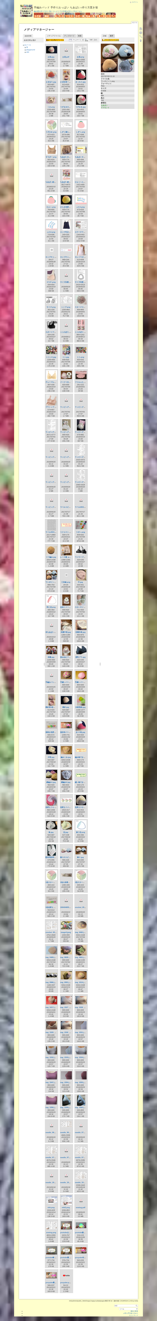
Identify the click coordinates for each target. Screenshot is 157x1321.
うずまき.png (51, 132)
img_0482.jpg (80, 932)
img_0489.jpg (51, 957)
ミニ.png (80, 357)
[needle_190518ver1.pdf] (52, 1175)
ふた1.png (80, 207)
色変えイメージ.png (68, 807)
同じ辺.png (51, 607)
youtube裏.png (66, 1257)
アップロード (69, 36)
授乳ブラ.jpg (80, 657)
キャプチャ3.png (67, 257)
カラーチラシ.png (82, 232)
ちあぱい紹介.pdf (52, 182)
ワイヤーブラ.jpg (81, 557)
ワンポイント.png (53, 582)
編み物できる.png (82, 757)
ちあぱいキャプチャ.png (84, 157)
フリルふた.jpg (81, 382)
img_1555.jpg (80, 1082)
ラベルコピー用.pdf (68, 507)
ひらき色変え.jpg (67, 207)
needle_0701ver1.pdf (83, 1132)
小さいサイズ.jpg (81, 607)
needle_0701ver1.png (54, 1157)
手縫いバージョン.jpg (68, 682)
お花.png (80, 57)
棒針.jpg (65, 707)
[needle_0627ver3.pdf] (52, 1125)
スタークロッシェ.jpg (83, 307)
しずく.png (80, 132)
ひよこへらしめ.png (83, 182)
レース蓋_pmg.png (68, 557)
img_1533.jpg (65, 1057)
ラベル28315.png (52, 532)
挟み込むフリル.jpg (67, 657)
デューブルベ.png (53, 382)
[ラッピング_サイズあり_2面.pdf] (52, 449)
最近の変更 (134, 1311)
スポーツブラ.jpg (52, 332)
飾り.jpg (80, 857)
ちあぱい (104, 105)
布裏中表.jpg (66, 632)
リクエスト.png (66, 532)
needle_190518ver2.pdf (70, 1182)
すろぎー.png (51, 157)
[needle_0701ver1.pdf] (81, 1125)
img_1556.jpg (51, 1107)
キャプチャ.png (52, 257)
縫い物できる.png (82, 782)
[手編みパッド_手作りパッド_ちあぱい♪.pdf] (52, 675)
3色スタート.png (81, 882)
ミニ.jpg (65, 357)
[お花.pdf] (66, 49)
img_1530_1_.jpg (67, 1032)
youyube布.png (81, 1257)
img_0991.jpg (65, 982)
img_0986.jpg (51, 982)
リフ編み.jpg (51, 557)
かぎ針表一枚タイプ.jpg (69, 82)
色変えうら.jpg (51, 807)
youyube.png (65, 1282)
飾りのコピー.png (67, 857)
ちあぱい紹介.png (67, 182)
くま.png (51, 107)
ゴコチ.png (51, 282)
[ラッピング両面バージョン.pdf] (66, 399)
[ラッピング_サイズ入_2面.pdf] (66, 474)
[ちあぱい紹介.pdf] (52, 174)
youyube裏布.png (53, 1282)
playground (30, 50)
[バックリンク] (141, 37)
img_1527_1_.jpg (67, 1007)
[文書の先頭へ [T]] (141, 40)
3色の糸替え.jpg (66, 882)
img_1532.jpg (51, 1057)
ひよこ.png (51, 207)
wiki (27, 52)
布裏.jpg (51, 657)
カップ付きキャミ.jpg (68, 232)
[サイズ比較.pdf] (66, 274)
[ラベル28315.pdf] (81, 499)
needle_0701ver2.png (84, 1157)
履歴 (111, 36)
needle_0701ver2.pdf (69, 1157)
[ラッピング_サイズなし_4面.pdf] (52, 474)
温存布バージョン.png (69, 732)
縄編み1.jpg (51, 782)
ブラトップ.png (52, 407)
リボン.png (80, 532)
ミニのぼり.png (81, 332)
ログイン (135, 2)
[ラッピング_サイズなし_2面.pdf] (66, 449)
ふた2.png (51, 232)
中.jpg (80, 582)
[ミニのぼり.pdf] (66, 324)
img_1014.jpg (80, 982)
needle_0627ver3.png (69, 1132)
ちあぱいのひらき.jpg (68, 157)
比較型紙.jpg (80, 707)
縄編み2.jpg (65, 782)
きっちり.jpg (80, 82)
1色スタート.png (52, 882)
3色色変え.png (51, 907)
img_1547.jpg (51, 1082)
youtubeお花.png (67, 1232)
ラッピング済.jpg (67, 432)
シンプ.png (65, 307)
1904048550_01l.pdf (68, 907)
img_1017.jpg (51, 1007)
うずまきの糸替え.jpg (68, 107)
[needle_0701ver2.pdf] (66, 1150)
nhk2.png (66, 1207)
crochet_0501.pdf (82, 907)
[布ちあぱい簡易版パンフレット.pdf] (52, 625)
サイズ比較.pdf (66, 282)
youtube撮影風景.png (84, 1232)
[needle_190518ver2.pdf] (66, 1175)
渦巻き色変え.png (53, 732)
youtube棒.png (52, 1257)
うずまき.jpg (80, 107)
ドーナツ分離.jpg (67, 382)
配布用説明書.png (53, 857)
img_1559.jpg (65, 1107)
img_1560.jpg (80, 1107)
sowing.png (51, 1232)
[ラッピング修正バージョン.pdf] (81, 399)
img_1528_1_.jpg (82, 1007)
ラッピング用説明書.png (84, 432)
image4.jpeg (66, 932)
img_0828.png (66, 957)
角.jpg (51, 832)
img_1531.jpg (80, 1032)
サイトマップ (133, 1315)
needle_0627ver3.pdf (54, 1132)
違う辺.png (80, 832)
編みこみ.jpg (66, 757)
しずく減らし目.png (68, 132)
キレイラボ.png (81, 257)
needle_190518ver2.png (85, 1182)
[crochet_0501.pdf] (81, 900)
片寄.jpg (51, 757)
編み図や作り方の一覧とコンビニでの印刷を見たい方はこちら (58, 11)
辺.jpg (65, 832)
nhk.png (51, 1207)
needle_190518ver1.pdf (55, 1182)
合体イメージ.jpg (67, 607)
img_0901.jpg (80, 957)
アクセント (105, 108)
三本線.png (65, 582)
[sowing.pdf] (81, 1200)
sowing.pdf (80, 1207)
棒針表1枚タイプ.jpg (54, 707)
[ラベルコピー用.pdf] (66, 499)
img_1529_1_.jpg (53, 1032)
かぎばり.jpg (51, 82)
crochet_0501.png (53, 932)
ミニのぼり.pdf (66, 332)
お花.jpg (51, 57)
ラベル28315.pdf (81, 507)
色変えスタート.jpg (82, 807)
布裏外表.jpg (80, 632)
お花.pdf (65, 57)
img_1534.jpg (80, 1057)
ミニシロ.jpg (51, 357)
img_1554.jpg (65, 1082)
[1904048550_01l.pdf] (66, 900)
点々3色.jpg (80, 732)
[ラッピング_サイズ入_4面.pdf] (52, 499)
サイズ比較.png (81, 282)
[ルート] (28, 45)
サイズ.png (51, 307)
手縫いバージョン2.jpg (84, 682)
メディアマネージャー (130, 1313)
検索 (79, 36)
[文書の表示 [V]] (141, 29)
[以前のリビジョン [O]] (141, 33)
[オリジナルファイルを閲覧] (117, 58)
